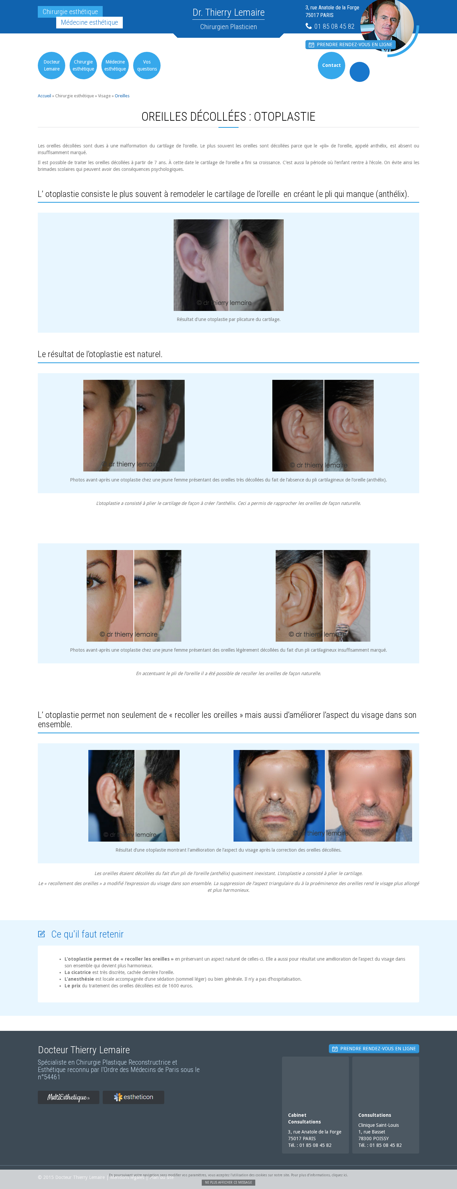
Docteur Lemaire (51, 65)
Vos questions (147, 65)
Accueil (44, 95)
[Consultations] (385, 1082)
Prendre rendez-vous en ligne (353, 44)
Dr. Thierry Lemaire (228, 12)
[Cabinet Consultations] (315, 1082)
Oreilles (122, 95)
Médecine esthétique (115, 65)
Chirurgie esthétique (83, 65)
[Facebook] (360, 72)
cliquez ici (339, 1175)
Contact (331, 65)
